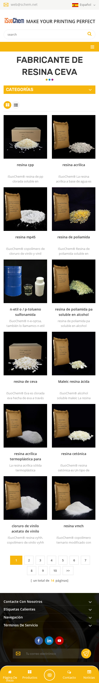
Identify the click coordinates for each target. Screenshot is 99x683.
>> (68, 570)
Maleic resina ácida (73, 381)
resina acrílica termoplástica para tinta (25, 456)
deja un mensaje (49, 675)
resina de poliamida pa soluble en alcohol (74, 312)
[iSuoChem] (49, 20)
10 (55, 570)
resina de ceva (25, 381)
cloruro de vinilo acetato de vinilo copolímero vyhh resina (25, 529)
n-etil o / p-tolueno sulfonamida (25, 312)
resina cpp (25, 165)
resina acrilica (73, 165)
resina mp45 (25, 237)
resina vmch (74, 526)
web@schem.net (24, 4)
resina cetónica (73, 453)
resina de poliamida (73, 237)
